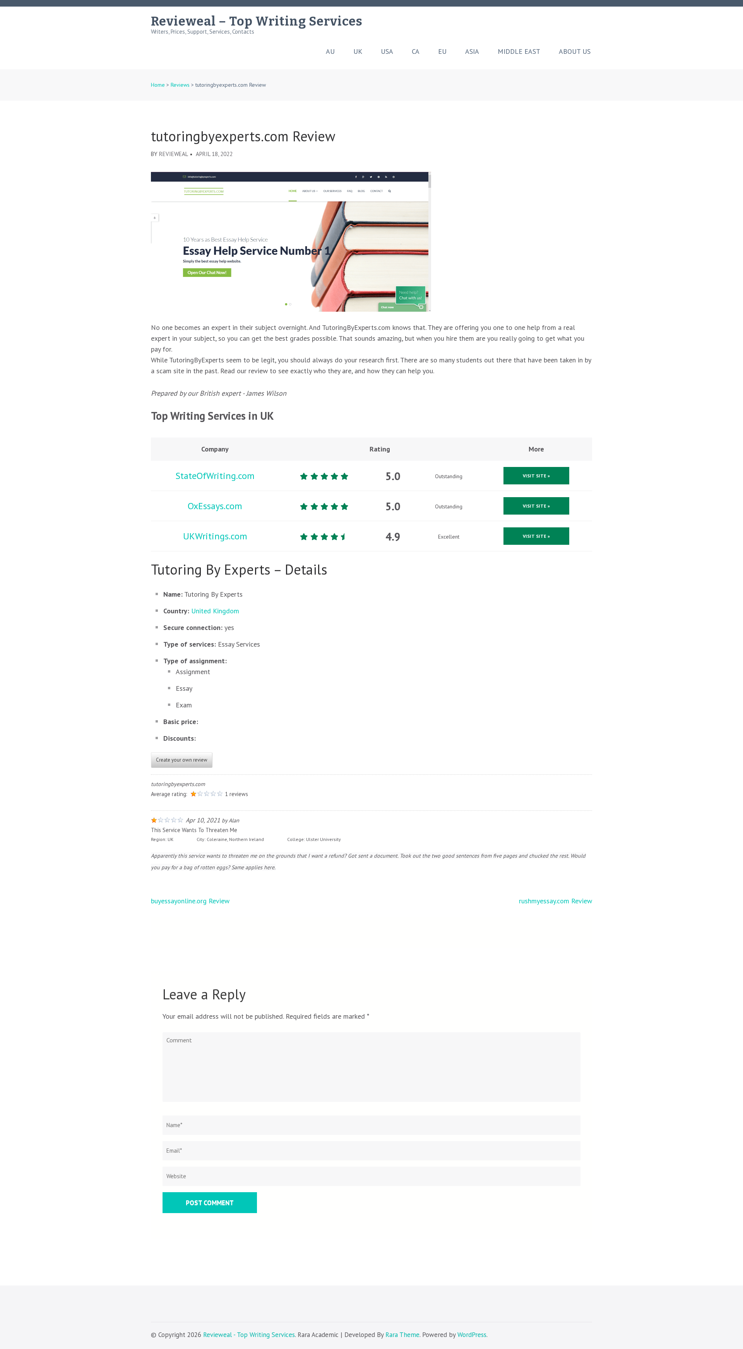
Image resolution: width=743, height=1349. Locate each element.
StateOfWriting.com (215, 476)
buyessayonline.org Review (190, 900)
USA (387, 51)
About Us (575, 51)
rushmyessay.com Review (555, 900)
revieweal (173, 154)
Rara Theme (402, 1334)
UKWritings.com (215, 536)
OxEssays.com (215, 506)
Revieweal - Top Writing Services (249, 1334)
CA (415, 51)
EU (442, 51)
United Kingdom (215, 610)
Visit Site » (536, 476)
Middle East (519, 51)
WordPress (471, 1334)
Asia (472, 51)
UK (357, 51)
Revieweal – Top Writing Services (257, 21)
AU (330, 51)
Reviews (180, 84)
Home (158, 84)
